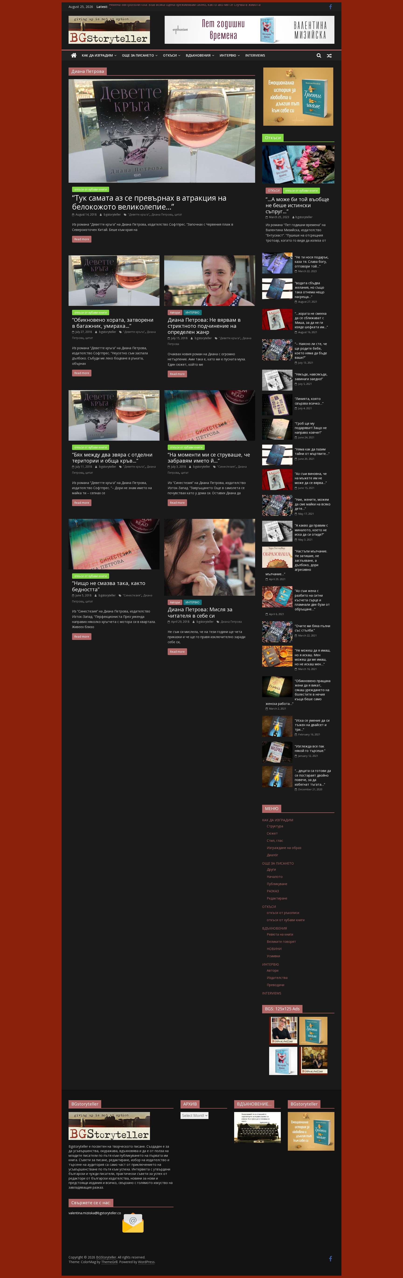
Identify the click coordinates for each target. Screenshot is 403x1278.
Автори (175, 312)
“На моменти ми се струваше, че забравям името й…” (209, 457)
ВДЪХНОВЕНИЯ (198, 55)
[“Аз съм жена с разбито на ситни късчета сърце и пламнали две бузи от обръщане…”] (277, 588)
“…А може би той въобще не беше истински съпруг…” (297, 205)
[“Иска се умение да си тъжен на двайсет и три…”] (277, 718)
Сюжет (272, 833)
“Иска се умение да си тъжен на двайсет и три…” (312, 725)
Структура (275, 826)
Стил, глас (275, 840)
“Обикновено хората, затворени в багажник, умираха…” (112, 322)
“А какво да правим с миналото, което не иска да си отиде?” (311, 530)
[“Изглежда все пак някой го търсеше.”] (277, 744)
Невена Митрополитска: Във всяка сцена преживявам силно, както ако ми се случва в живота (185, 6)
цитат (178, 214)
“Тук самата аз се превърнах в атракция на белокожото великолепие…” (149, 202)
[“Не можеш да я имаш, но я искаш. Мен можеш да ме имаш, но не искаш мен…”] (277, 648)
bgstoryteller (113, 214)
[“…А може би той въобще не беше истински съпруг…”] (298, 148)
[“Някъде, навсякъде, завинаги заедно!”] (277, 372)
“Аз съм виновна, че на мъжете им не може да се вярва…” (311, 478)
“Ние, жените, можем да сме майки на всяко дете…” (312, 504)
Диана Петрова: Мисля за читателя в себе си (200, 612)
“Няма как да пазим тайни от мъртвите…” (312, 451)
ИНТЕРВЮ (228, 55)
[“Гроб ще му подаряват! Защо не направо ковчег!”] (277, 421)
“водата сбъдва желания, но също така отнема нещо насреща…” (309, 290)
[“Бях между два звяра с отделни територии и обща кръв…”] (114, 393)
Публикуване (277, 884)
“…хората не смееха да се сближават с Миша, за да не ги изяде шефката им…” (311, 320)
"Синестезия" (226, 467)
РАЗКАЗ (273, 891)
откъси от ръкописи (283, 912)
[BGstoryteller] (109, 1114)
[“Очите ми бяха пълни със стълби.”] (277, 624)
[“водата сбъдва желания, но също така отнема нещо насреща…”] (277, 281)
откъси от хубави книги (90, 189)
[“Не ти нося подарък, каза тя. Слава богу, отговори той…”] (277, 255)
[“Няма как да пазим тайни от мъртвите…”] (277, 447)
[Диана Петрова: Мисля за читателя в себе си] (209, 521)
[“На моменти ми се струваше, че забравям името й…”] (209, 393)
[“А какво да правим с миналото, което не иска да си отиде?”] (277, 523)
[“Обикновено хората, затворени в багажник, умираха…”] (114, 258)
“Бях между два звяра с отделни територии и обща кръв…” (112, 457)
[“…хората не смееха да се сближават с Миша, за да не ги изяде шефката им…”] (277, 311)
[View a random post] (329, 55)
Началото (275, 876)
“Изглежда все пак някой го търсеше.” (310, 748)
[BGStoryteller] (74, 55)
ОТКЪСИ (170, 55)
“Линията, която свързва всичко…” (309, 401)
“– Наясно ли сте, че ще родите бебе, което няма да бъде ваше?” (311, 350)
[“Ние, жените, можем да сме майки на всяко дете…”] (277, 497)
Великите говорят (281, 941)
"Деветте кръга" (138, 214)
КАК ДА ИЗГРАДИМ (97, 55)
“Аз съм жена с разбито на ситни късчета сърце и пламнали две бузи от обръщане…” (312, 599)
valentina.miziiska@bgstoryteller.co (95, 1213)
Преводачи (275, 985)
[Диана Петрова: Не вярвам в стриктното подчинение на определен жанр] (209, 258)
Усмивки (273, 956)
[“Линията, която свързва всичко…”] (277, 396)
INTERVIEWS (255, 55)
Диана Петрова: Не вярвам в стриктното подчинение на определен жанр (204, 325)
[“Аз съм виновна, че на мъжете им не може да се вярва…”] (277, 471)
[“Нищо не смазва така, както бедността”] (114, 521)
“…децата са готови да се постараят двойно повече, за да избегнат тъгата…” (313, 777)
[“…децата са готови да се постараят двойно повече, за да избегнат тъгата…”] (277, 768)
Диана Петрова (162, 214)
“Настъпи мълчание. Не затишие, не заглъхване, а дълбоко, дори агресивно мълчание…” (296, 562)
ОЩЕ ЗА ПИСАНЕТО (138, 55)
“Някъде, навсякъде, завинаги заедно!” (311, 376)
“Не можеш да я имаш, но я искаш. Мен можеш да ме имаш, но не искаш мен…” (312, 657)
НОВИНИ (274, 949)
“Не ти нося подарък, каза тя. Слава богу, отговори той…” (312, 261)
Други (271, 869)
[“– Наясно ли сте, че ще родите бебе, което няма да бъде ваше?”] (277, 341)
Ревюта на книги (280, 934)
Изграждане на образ (284, 847)
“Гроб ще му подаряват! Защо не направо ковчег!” (311, 428)
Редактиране (277, 898)
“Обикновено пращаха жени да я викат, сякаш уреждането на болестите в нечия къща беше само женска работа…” (298, 692)
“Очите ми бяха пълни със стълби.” (312, 628)
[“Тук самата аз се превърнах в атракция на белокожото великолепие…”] (162, 82)
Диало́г (272, 855)
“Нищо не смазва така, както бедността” (108, 585)
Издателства (277, 977)
